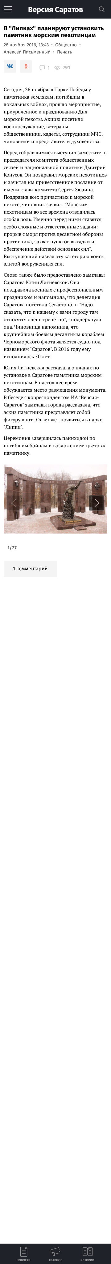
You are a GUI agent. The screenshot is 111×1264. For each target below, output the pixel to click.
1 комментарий (30, 569)
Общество (66, 45)
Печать (64, 52)
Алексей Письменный (27, 52)
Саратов (55, 9)
